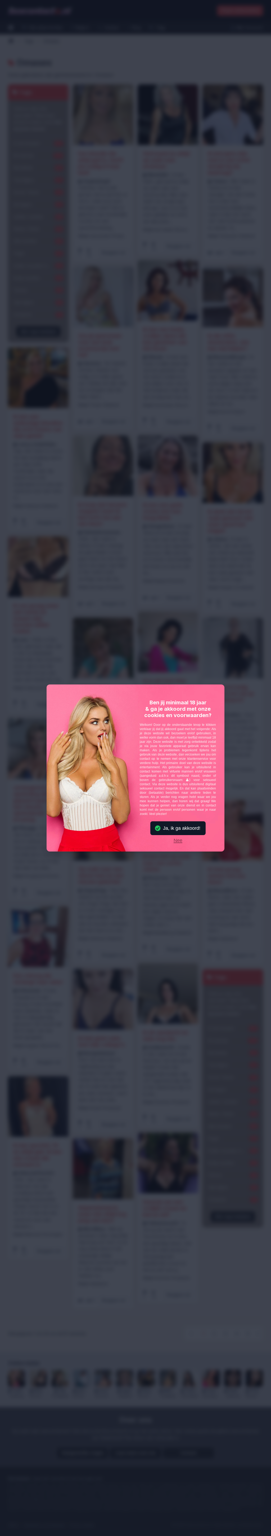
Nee (178, 840)
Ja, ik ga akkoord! (181, 828)
